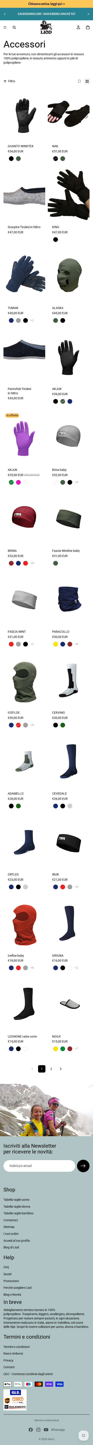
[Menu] (5, 27)
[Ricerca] (14, 27)
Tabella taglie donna (16, 1206)
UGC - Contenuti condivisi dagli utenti (28, 1374)
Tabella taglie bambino (18, 1213)
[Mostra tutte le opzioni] (32, 320)
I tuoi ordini (10, 1233)
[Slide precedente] (5, 14)
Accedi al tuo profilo (16, 1240)
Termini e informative (46, 1420)
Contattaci (10, 1220)
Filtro (11, 81)
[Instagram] (38, 1429)
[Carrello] (88, 27)
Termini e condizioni (16, 1347)
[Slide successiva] (88, 14)
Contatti (8, 1367)
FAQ (6, 1267)
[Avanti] (61, 1069)
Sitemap (8, 1227)
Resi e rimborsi (13, 1353)
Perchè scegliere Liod (17, 1287)
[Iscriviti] (83, 1166)
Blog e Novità (12, 1294)
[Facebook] (30, 1429)
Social (7, 1274)
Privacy (8, 1360)
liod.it (51, 1439)
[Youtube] (46, 1429)
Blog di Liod (11, 1247)
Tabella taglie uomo (16, 1199)
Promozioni (11, 1281)
